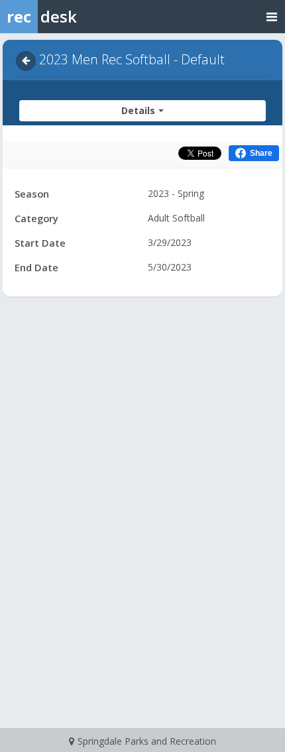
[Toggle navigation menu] (271, 16)
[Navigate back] (26, 61)
